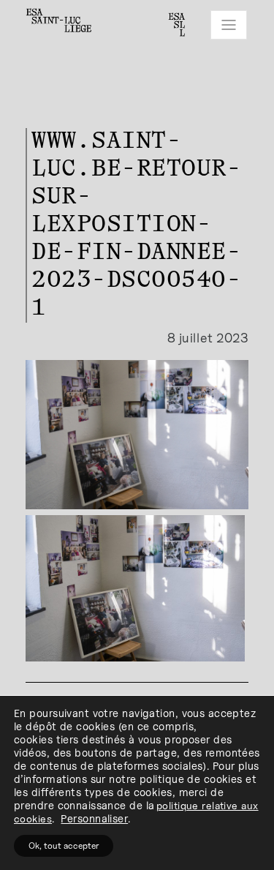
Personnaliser (94, 818)
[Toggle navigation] (228, 25)
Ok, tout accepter (63, 845)
